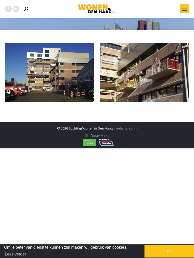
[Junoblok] (97, 72)
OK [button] (169, 251)
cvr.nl (133, 128)
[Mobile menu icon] (184, 8)
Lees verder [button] (15, 254)
